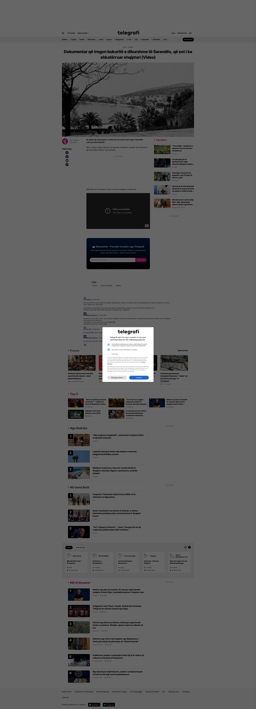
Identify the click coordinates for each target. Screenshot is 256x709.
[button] (128, 354)
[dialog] (128, 354)
